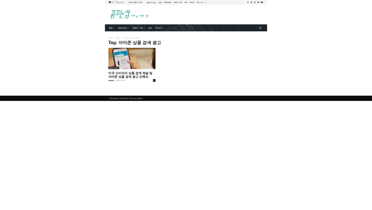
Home (110, 37)
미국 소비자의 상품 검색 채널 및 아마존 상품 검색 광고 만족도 (130, 75)
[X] (255, 2)
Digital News (113, 68)
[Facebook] (248, 2)
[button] (260, 27)
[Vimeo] (258, 2)
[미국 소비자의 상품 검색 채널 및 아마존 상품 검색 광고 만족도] (131, 58)
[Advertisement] (210, 14)
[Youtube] (262, 2)
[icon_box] (201, 2)
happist (111, 80)
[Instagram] (251, 2)
